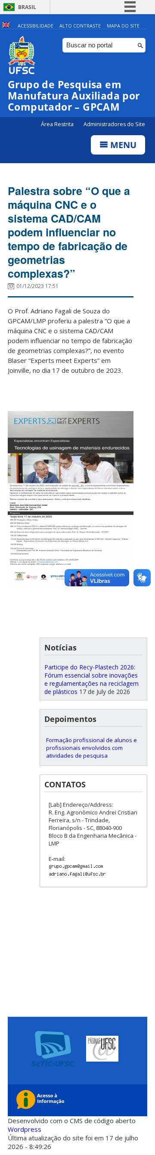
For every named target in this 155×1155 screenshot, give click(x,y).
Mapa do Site (123, 25)
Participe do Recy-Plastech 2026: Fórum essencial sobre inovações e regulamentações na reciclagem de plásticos (91, 679)
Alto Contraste (80, 25)
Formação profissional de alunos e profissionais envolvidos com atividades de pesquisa (91, 747)
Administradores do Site (114, 124)
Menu (122, 145)
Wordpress (24, 1129)
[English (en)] (6, 25)
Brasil (27, 7)
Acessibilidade (35, 25)
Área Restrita (58, 124)
